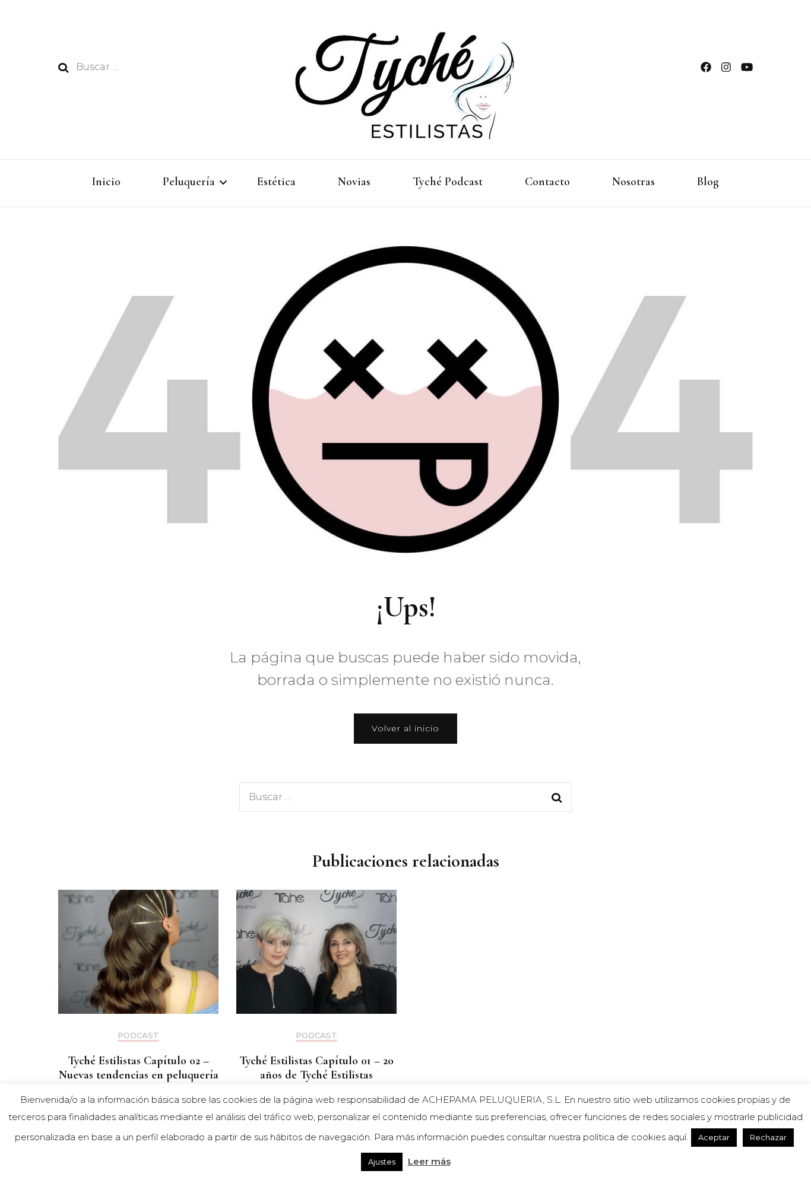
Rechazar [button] (768, 1137)
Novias (354, 182)
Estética (276, 182)
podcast (138, 1035)
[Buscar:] (154, 67)
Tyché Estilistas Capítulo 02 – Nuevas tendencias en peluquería (138, 1068)
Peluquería (189, 182)
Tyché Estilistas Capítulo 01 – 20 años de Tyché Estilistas (316, 1068)
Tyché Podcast (448, 182)
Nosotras (633, 182)
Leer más (429, 1161)
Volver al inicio (405, 728)
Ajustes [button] (381, 1161)
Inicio (106, 182)
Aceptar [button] (714, 1137)
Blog (708, 182)
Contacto (547, 182)
